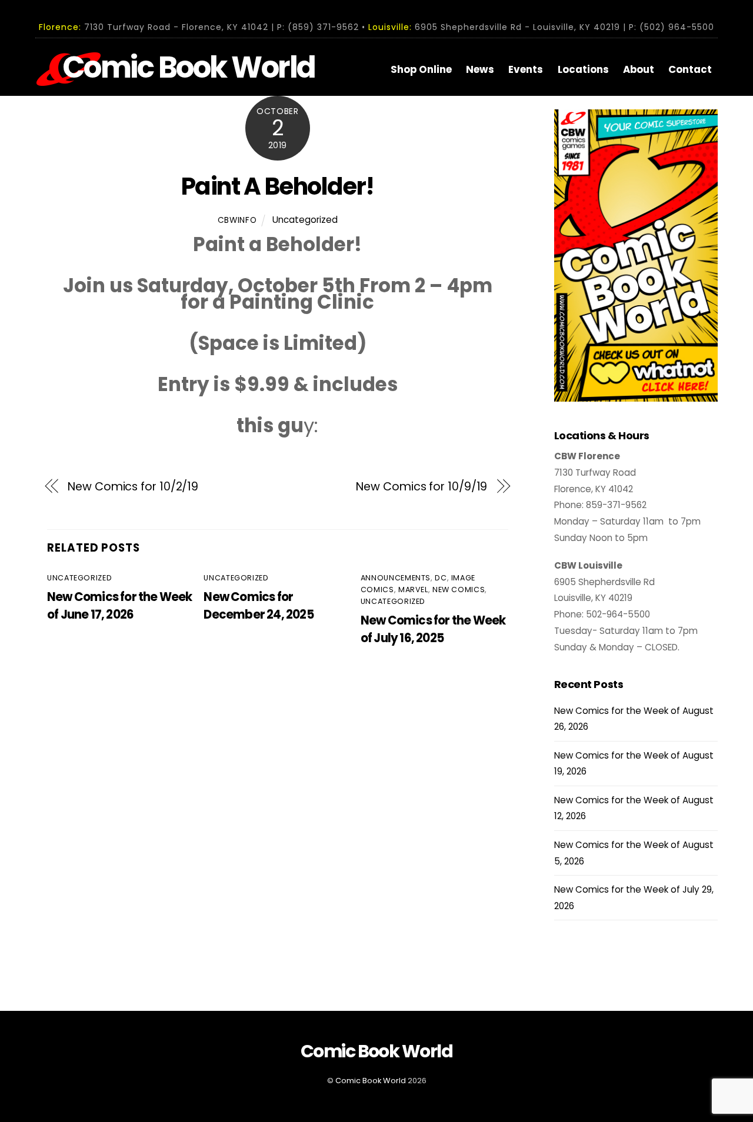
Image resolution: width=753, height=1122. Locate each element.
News (480, 69)
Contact (690, 69)
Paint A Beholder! (277, 186)
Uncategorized (305, 219)
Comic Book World (370, 1081)
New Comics (458, 590)
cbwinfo (237, 220)
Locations (583, 69)
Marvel (413, 590)
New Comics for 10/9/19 (421, 487)
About (638, 69)
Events (525, 69)
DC (441, 578)
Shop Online (421, 69)
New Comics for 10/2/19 (133, 487)
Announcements (396, 578)
